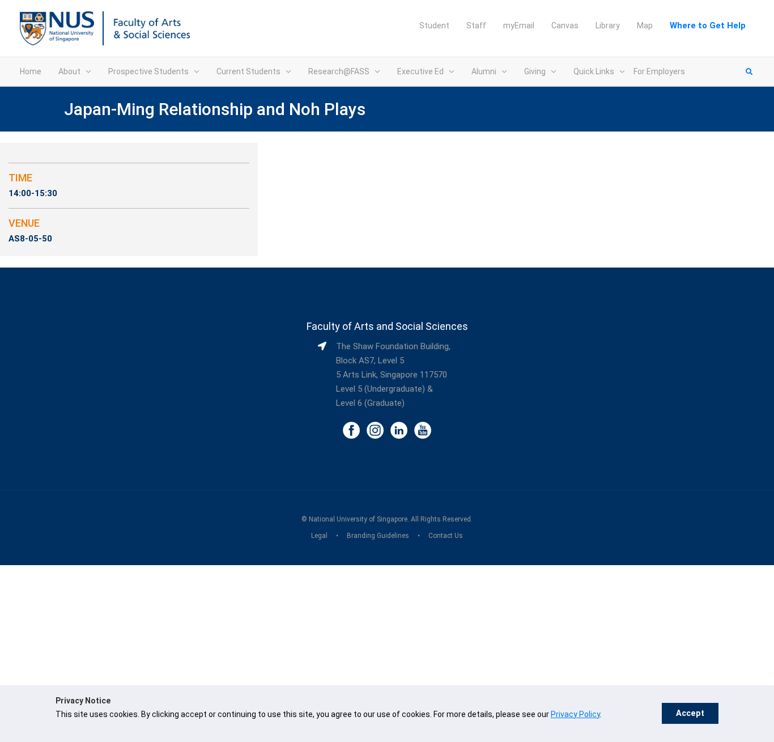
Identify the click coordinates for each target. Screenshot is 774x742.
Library (608, 25)
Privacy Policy (575, 714)
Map (645, 25)
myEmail (518, 25)
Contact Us (445, 536)
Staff (476, 25)
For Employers (659, 71)
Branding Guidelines (378, 536)
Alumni (483, 71)
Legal (319, 536)
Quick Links (593, 71)
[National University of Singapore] (57, 28)
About (69, 71)
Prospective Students (148, 71)
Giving (535, 71)
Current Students (248, 71)
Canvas (565, 25)
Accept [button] (690, 713)
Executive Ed (420, 71)
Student (434, 25)
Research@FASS (338, 71)
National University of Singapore (358, 519)
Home (30, 71)
